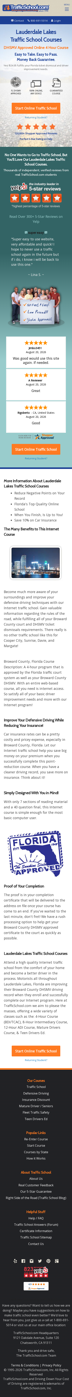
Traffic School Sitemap (36, 1237)
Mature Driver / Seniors (36, 1106)
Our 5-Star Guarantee (36, 1191)
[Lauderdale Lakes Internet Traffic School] (36, 563)
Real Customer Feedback (36, 1185)
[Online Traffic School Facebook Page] (23, 1262)
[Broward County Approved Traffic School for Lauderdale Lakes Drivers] (36, 854)
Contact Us (36, 1244)
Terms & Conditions (25, 1365)
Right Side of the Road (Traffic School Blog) (36, 1198)
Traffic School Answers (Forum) (36, 1224)
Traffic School (36, 1087)
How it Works (36, 1158)
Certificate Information (36, 1231)
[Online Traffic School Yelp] (15, 1262)
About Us (36, 1178)
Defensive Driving (36, 1093)
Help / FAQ (36, 1218)
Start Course (36, 1145)
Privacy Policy (51, 1365)
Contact (19, 20)
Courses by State (36, 1152)
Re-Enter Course (36, 1139)
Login (57, 20)
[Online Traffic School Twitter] (40, 1262)
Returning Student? (36, 1060)
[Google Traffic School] (57, 1262)
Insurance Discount (36, 1100)
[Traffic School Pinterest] (48, 1262)
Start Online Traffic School (36, 1051)
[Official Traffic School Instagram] (31, 1262)
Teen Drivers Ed (36, 1119)
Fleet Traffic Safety (36, 1112)
